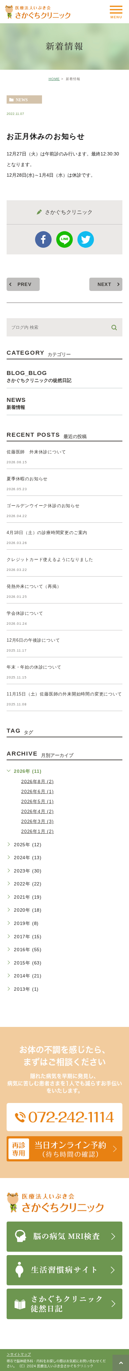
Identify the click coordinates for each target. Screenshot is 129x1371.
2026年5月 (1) (37, 801)
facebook (43, 239)
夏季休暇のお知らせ (27, 478)
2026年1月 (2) (37, 831)
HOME (54, 79)
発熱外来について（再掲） (34, 586)
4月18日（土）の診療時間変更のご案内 (47, 532)
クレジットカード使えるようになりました (50, 559)
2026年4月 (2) (37, 811)
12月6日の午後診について (33, 640)
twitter (85, 239)
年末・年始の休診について (34, 667)
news (22, 100)
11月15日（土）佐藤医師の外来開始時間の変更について (64, 693)
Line (64, 239)
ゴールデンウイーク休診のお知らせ (43, 505)
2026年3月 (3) (37, 821)
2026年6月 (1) (37, 791)
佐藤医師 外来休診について (36, 451)
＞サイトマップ (19, 1354)
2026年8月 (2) (37, 781)
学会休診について (25, 613)
